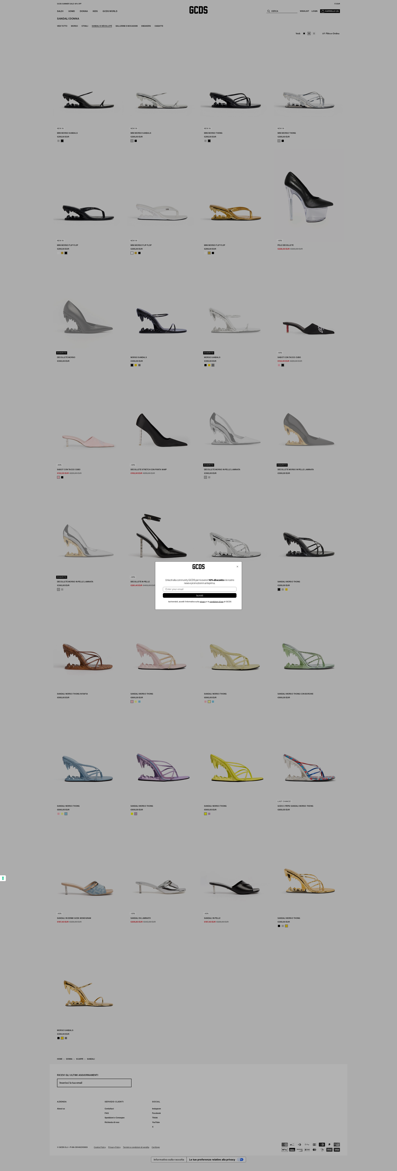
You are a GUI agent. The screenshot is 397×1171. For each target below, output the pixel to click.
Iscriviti (199, 595)
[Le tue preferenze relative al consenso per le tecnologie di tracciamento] (3, 878)
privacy (203, 601)
